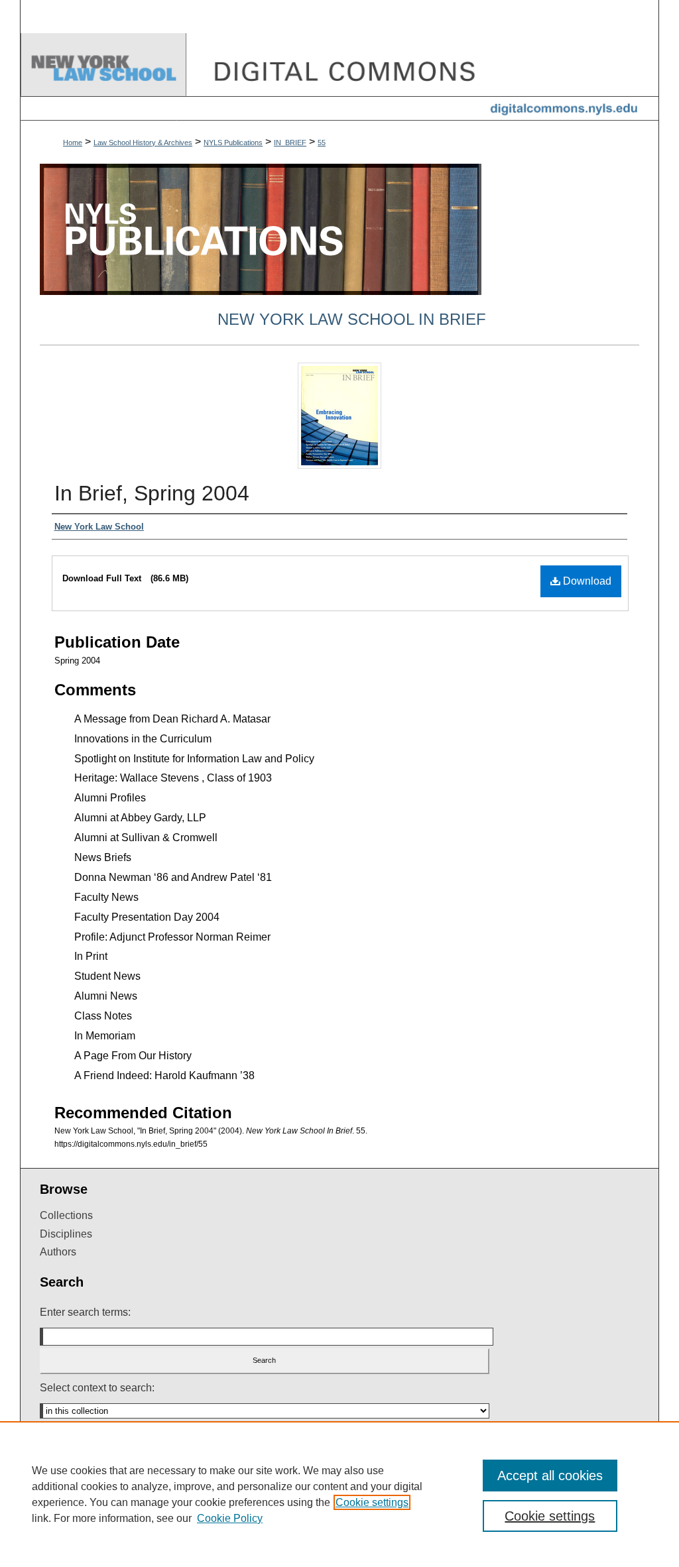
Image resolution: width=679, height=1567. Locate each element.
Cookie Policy (230, 1518)
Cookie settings (372, 1502)
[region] (339, 1494)
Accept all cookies (550, 1475)
